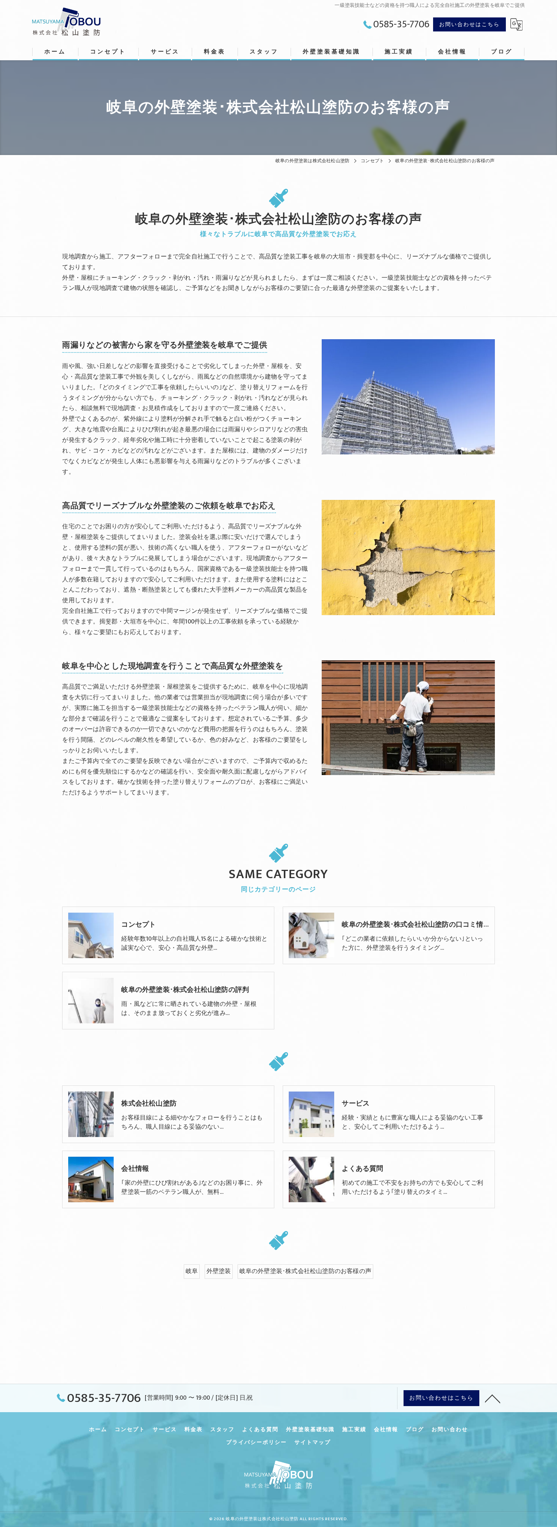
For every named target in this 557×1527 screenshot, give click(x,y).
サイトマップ (312, 1442)
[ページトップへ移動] (492, 1398)
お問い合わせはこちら (469, 24)
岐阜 (192, 1271)
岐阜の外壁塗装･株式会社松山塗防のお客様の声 (305, 1271)
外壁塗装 (219, 1271)
